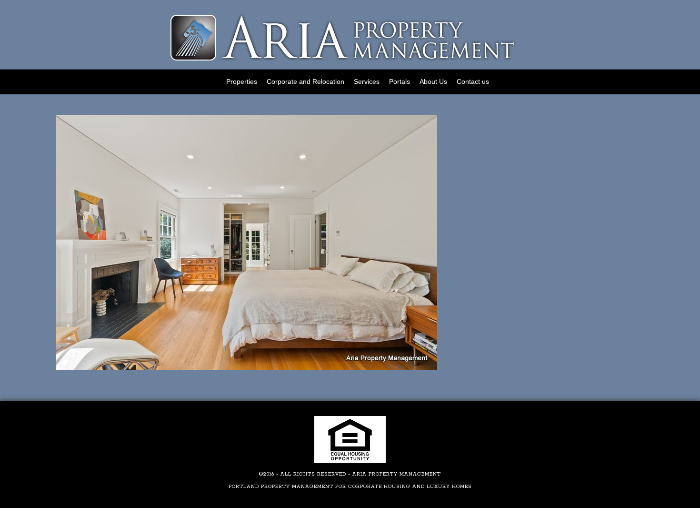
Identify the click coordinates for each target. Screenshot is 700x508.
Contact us (473, 81)
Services (367, 81)
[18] (246, 368)
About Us (433, 81)
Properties (241, 81)
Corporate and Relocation (305, 81)
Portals (399, 81)
